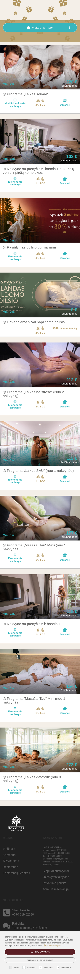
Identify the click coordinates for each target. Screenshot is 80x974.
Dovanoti (65, 104)
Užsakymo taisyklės (56, 877)
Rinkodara (66, 967)
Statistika (31, 967)
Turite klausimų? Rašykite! (29, 927)
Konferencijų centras (16, 873)
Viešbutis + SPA (42, 27)
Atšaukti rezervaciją (56, 889)
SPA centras (11, 860)
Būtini (16, 967)
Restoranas (10, 867)
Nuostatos (48, 967)
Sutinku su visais (40, 952)
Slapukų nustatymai (56, 871)
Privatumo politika (54, 883)
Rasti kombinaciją (66, 328)
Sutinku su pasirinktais (40, 960)
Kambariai (9, 855)
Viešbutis (9, 848)
